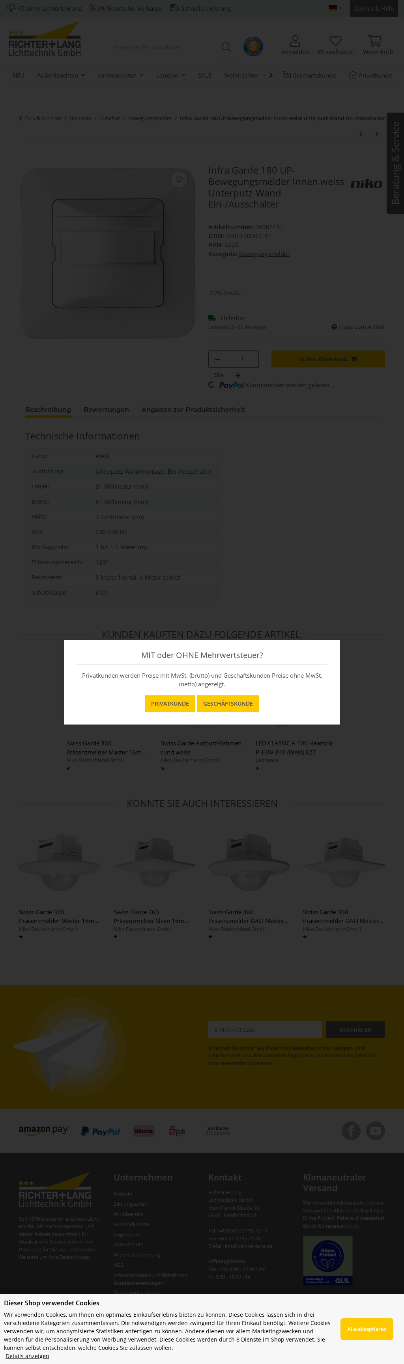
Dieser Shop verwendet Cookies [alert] (51, 1303)
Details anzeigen (27, 1356)
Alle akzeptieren (367, 1328)
